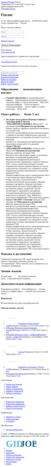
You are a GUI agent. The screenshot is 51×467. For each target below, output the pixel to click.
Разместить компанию (15, 404)
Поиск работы (12, 387)
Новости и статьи (13, 417)
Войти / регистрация (9, 84)
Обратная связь (12, 419)
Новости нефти (7, 82)
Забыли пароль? (7, 41)
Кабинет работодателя (15, 406)
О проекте (10, 421)
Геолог (21, 352)
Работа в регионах (8, 79)
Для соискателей (8, 52)
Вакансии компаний (9, 77)
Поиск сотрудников (14, 408)
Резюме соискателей (9, 75)
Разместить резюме (14, 384)
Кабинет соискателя (14, 391)
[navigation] (25, 452)
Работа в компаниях (14, 389)
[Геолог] (8, 9)
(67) (22, 308)
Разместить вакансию (15, 402)
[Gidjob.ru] (10, 434)
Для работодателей (9, 62)
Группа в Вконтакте (14, 430)
